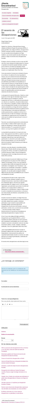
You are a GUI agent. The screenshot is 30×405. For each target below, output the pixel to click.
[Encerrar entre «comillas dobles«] (12, 304)
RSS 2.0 (22, 402)
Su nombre (4, 281)
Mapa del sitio (4, 402)
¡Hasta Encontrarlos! (8, 4)
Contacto (17, 402)
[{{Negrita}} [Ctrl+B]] (3, 304)
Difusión (22, 15)
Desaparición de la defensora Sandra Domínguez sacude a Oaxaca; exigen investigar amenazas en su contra (14, 372)
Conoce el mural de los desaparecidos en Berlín (12, 358)
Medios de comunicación (7, 334)
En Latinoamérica (14, 18)
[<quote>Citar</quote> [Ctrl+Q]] (10, 304)
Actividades (15, 12)
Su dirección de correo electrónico (10, 286)
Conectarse (11, 402)
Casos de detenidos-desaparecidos (10, 15)
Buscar (3, 338)
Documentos (5, 18)
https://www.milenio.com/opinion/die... (15, 251)
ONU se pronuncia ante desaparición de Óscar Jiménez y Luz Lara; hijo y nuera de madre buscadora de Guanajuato (14, 349)
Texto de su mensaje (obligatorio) (9, 298)
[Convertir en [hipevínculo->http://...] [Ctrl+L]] (7, 304)
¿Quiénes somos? (6, 21)
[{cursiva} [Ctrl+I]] (5, 304)
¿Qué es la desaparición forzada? (10, 24)
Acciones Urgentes (6, 12)
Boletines (3, 331)
